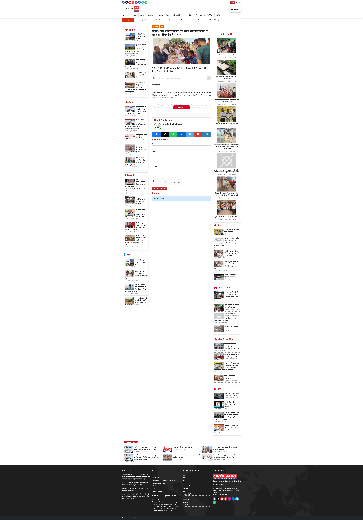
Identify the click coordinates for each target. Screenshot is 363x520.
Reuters (154, 500)
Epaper (236, 9)
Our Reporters (157, 486)
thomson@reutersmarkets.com (162, 510)
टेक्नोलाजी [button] (160, 15)
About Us (155, 475)
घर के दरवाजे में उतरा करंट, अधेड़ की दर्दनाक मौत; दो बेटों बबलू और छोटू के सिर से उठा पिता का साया (226, 147)
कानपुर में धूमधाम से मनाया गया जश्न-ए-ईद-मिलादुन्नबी (231, 355)
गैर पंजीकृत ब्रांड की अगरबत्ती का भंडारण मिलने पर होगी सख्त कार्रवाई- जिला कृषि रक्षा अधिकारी (226, 317)
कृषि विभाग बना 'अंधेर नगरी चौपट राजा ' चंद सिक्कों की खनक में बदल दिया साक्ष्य (232, 253)
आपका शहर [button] (149, 15)
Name (154, 144)
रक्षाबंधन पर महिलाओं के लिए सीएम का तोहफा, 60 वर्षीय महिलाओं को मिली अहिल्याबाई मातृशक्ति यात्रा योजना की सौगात (135, 185)
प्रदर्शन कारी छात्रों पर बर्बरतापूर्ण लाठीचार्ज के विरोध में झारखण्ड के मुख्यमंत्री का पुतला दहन (226, 171)
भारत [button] (128, 15)
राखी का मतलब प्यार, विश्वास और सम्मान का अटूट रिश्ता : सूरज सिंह (135, 161)
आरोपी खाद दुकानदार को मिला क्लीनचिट (227, 123)
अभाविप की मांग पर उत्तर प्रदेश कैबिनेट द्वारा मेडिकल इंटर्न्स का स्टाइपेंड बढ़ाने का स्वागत (170, 20)
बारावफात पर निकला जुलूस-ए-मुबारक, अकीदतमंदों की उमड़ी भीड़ (231, 346)
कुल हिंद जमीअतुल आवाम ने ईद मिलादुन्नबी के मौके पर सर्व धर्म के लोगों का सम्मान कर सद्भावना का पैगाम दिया (226, 366)
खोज (239, 2)
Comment (155, 166)
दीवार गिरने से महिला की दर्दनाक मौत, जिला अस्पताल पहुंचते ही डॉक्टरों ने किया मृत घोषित (226, 194)
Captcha (154, 176)
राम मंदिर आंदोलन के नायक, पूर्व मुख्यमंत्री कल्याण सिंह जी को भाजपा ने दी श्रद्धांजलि (135, 213)
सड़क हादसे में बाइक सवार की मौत (141, 136)
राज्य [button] (134, 15)
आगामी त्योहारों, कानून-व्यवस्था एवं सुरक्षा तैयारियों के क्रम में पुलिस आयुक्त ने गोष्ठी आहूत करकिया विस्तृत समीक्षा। (222, 20)
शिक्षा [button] (167, 15)
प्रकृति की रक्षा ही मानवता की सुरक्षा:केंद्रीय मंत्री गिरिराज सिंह (231, 404)
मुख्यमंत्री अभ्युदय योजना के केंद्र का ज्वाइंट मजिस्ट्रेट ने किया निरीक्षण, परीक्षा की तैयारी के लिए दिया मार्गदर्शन (226, 416)
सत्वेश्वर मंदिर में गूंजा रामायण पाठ (229, 377)
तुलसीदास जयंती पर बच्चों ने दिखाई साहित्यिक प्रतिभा (231, 394)
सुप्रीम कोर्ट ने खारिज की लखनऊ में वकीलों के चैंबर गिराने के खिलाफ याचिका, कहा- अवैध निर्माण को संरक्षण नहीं (136, 49)
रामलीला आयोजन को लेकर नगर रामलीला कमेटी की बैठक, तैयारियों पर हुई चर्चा (135, 148)
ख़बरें (162, 27)
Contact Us (156, 477)
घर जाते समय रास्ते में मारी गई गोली (141, 74)
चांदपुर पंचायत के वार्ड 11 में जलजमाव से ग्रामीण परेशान (227, 77)
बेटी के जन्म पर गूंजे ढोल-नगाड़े (231, 327)
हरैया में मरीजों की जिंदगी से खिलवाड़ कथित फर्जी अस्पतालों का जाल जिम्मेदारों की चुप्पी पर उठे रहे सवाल (135, 87)
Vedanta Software (235, 518)
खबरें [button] (141, 15)
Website (154, 159)
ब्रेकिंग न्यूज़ (155, 27)
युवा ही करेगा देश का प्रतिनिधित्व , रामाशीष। (227, 217)
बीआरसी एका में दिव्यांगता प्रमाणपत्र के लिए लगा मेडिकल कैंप (227, 101)
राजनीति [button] (218, 15)
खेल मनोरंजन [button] (199, 15)
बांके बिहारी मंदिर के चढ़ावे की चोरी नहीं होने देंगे (141, 36)
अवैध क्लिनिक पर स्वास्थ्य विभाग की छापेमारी (226, 55)
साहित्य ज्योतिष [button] (177, 15)
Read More (181, 107)
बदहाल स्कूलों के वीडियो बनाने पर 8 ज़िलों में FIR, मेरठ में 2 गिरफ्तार (136, 274)
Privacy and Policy (158, 491)
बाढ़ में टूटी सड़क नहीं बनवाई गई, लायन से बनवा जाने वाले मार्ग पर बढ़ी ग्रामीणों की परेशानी (136, 301)
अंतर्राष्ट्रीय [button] (209, 15)
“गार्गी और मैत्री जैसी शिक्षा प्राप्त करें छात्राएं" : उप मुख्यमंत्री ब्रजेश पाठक (231, 427)
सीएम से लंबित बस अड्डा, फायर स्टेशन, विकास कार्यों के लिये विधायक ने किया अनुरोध (225, 456)
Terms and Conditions (159, 483)
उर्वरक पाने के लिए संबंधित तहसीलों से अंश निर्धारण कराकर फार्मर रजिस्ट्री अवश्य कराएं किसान (226, 241)
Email (154, 151)
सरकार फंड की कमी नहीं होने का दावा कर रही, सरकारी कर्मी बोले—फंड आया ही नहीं (136, 200)
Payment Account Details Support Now (164, 480)
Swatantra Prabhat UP (173, 124)
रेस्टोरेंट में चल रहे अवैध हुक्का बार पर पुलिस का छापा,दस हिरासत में (135, 63)
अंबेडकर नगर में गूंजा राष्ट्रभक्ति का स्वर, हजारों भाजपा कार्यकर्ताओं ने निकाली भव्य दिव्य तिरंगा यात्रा (136, 240)
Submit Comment (159, 188)
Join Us (155, 488)
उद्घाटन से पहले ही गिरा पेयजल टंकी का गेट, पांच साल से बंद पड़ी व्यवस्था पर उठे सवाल (135, 288)
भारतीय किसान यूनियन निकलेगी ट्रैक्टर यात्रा (230, 276)
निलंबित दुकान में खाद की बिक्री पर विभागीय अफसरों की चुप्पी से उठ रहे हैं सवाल (226, 265)
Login (232, 2)
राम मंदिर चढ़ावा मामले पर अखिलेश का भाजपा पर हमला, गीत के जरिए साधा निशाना (136, 226)
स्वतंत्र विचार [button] (188, 15)
